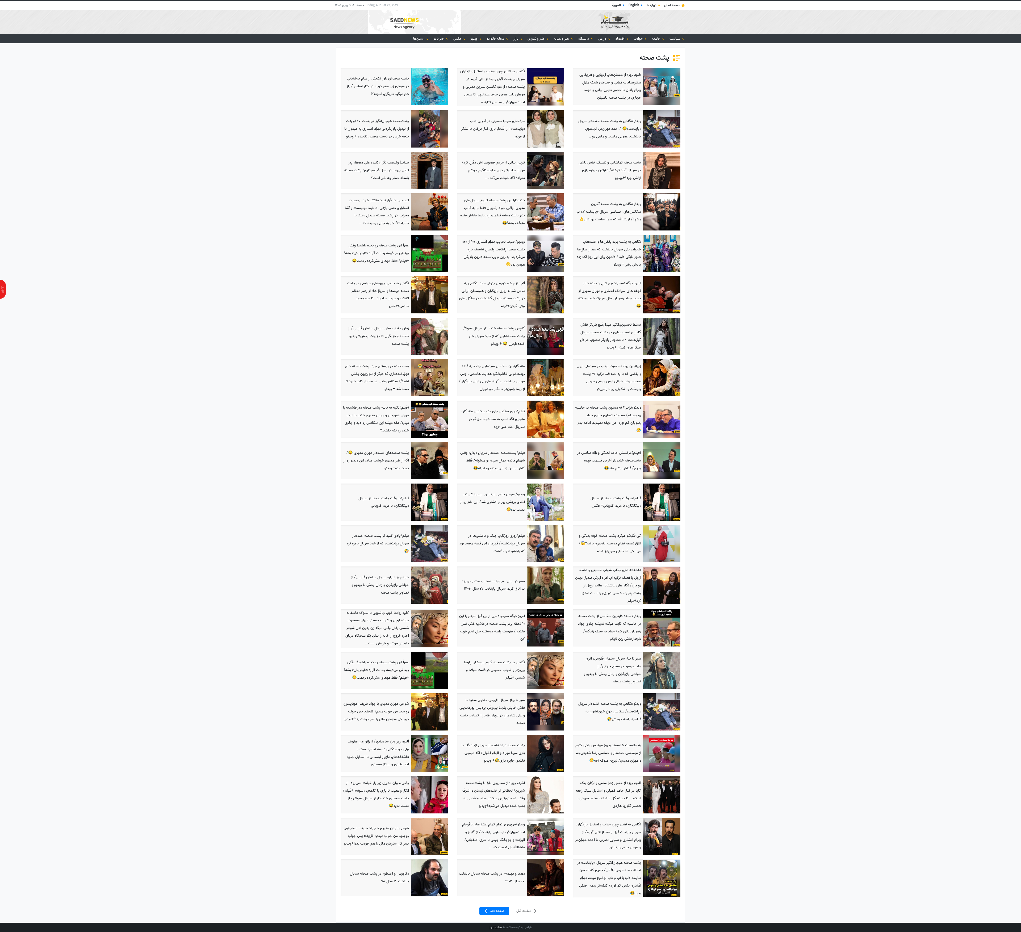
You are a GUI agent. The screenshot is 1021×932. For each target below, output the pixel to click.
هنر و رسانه (562, 38)
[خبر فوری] (3, 289)
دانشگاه (584, 38)
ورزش (602, 38)
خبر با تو (439, 38)
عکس (457, 38)
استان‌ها (419, 38)
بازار (516, 38)
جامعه (656, 38)
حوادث (638, 38)
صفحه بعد (496, 911)
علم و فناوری (536, 38)
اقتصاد (620, 38)
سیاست (675, 38)
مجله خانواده (496, 38)
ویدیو (474, 38)
